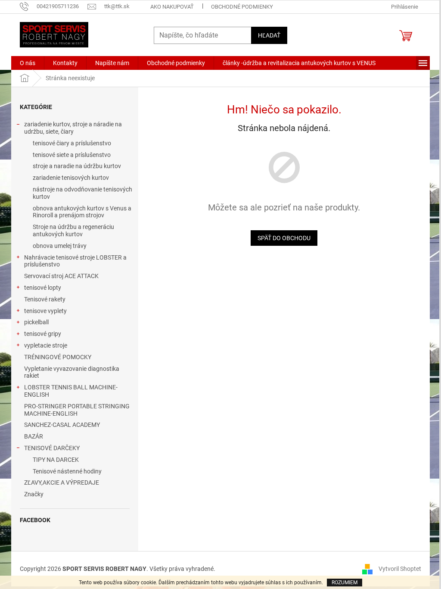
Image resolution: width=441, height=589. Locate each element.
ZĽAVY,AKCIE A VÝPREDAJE (61, 482)
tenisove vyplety (45, 310)
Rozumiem (344, 583)
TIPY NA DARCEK (56, 459)
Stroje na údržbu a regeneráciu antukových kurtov (73, 230)
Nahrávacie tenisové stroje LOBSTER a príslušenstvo (75, 261)
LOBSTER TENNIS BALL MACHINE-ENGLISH (71, 391)
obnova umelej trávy (60, 245)
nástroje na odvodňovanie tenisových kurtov (82, 193)
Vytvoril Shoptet (400, 568)
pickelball (36, 322)
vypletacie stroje (45, 345)
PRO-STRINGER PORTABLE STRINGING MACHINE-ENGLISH (77, 410)
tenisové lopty (42, 287)
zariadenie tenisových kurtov (71, 177)
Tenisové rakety (44, 299)
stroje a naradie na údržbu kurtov (77, 166)
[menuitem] (27, 63)
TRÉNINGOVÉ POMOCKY (57, 357)
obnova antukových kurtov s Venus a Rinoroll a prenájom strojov (82, 212)
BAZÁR (33, 436)
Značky (33, 494)
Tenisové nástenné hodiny (67, 471)
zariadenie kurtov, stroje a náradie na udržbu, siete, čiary (73, 128)
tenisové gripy (42, 333)
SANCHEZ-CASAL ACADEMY (62, 424)
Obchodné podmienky (242, 6)
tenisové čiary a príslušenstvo (72, 143)
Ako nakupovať (172, 6)
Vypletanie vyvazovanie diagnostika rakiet (71, 372)
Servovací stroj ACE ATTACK (61, 276)
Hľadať (269, 35)
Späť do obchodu (284, 238)
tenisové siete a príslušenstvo (72, 154)
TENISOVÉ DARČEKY (52, 448)
